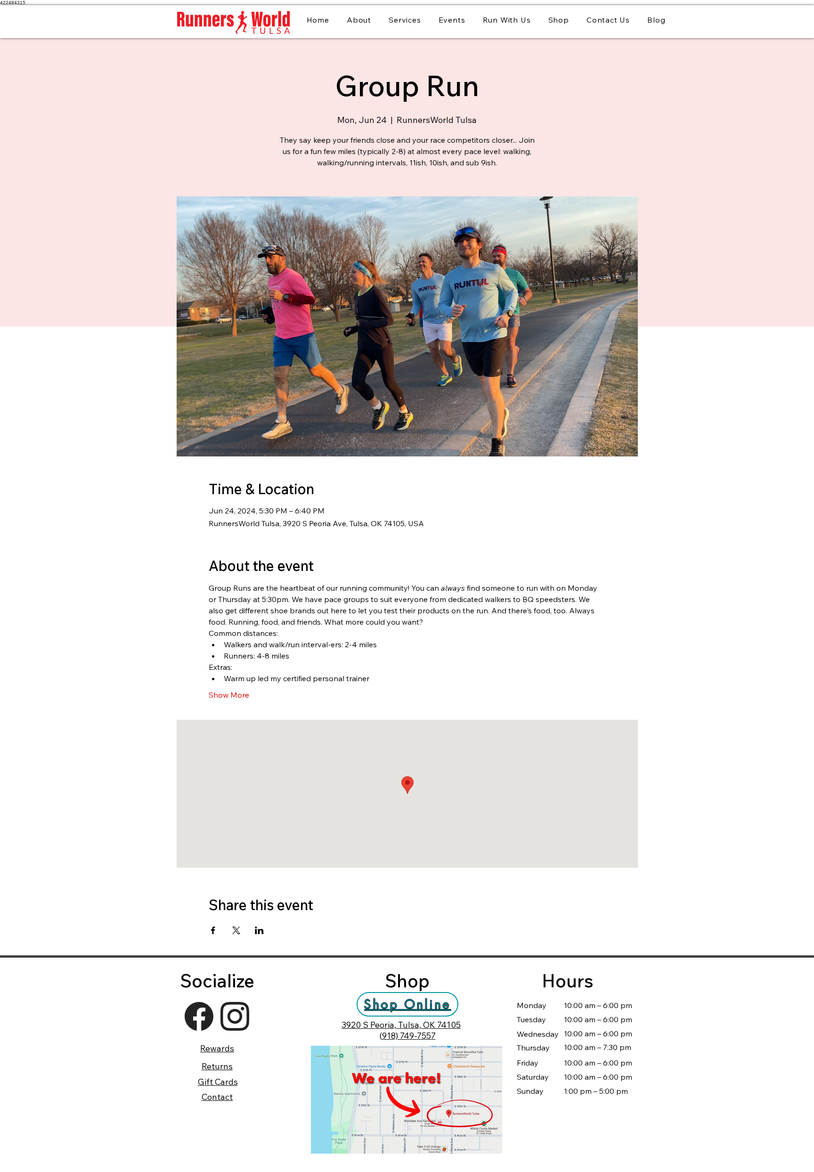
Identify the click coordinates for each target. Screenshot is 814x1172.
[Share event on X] (236, 930)
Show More (229, 695)
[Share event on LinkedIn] (259, 930)
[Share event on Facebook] (213, 930)
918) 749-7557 (409, 1035)
